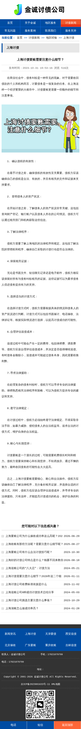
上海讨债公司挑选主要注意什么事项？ (29, 600)
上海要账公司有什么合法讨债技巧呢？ (29, 552)
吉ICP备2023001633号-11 (35, 684)
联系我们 (50, 30)
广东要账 (30, 645)
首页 (10, 23)
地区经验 (51, 37)
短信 (40, 725)
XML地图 (55, 684)
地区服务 (50, 23)
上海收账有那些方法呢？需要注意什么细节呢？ (34, 544)
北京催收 (10, 645)
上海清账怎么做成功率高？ (22, 608)
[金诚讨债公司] (40, 16)
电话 (13, 725)
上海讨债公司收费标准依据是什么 (26, 584)
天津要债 (50, 633)
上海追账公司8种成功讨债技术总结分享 (30, 592)
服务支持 (70, 30)
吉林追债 (70, 645)
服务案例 (30, 30)
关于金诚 (30, 23)
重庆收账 (50, 645)
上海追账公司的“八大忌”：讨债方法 (28, 568)
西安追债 (70, 633)
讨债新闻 (70, 23)
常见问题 (10, 30)
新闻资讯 (10, 633)
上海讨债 (68, 37)
